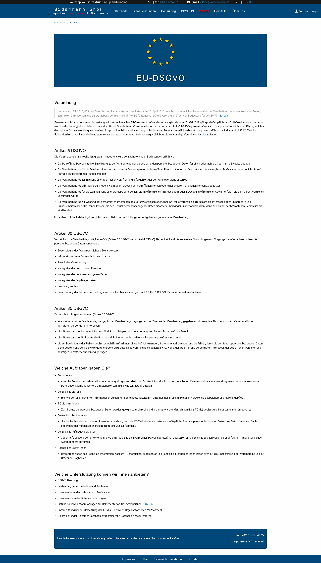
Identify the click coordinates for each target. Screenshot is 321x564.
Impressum (129, 559)
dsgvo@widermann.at (248, 541)
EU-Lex (223, 115)
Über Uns (239, 11)
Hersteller (221, 11)
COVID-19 (248, 2)
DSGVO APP (149, 504)
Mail (145, 559)
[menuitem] (306, 11)
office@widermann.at (214, 2)
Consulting (168, 11)
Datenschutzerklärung (169, 559)
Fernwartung (307, 11)
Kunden (194, 559)
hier (204, 134)
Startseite (121, 11)
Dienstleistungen (144, 11)
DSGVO (204, 11)
